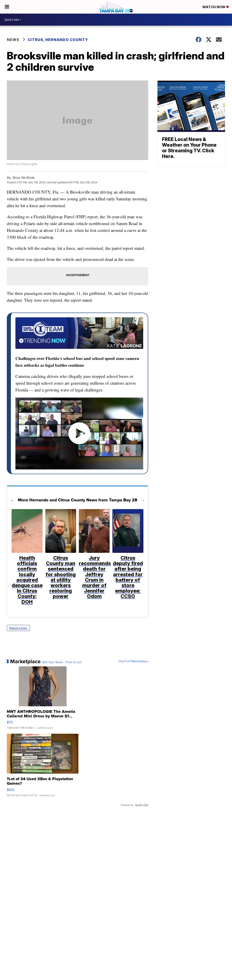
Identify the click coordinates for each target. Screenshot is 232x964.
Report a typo (18, 628)
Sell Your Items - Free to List (62, 662)
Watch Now (214, 7)
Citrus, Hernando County (58, 39)
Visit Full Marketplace (133, 661)
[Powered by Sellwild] (141, 805)
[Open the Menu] (6, 7)
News (13, 39)
